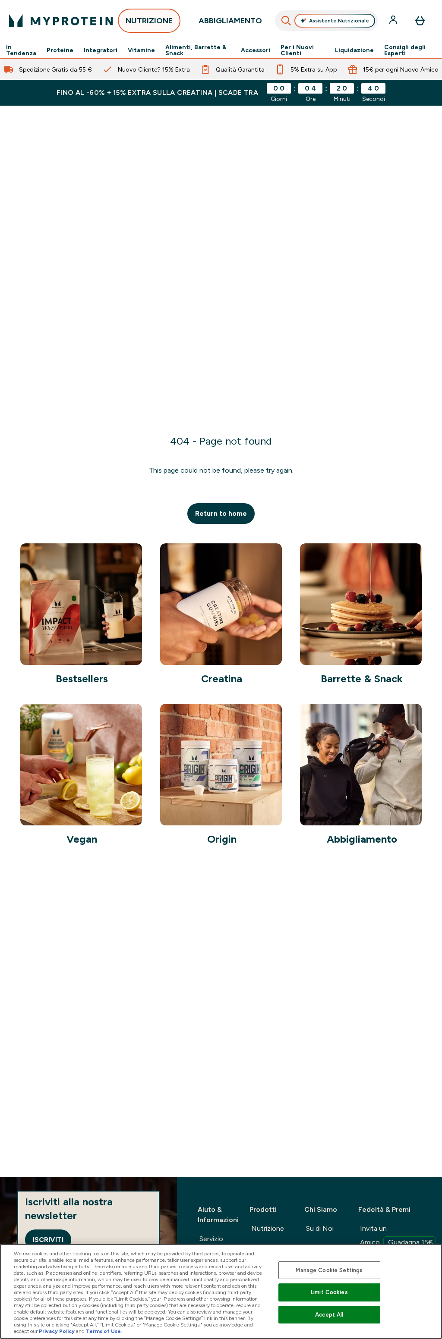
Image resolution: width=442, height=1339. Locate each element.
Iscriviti (48, 1239)
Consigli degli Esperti (405, 50)
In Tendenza (21, 50)
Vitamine (141, 50)
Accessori (255, 50)
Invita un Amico (396, 1235)
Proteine (60, 50)
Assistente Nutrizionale (339, 21)
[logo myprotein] (61, 20)
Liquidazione (354, 50)
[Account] (394, 21)
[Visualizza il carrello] (420, 20)
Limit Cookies (329, 1292)
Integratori (100, 50)
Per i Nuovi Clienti (297, 50)
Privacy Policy (57, 1331)
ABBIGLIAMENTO (230, 20)
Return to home (221, 513)
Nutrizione (267, 1228)
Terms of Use (103, 1331)
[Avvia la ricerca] (286, 20)
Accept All (329, 1314)
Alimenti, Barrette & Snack (196, 50)
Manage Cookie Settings (329, 1270)
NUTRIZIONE (149, 20)
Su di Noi (320, 1228)
